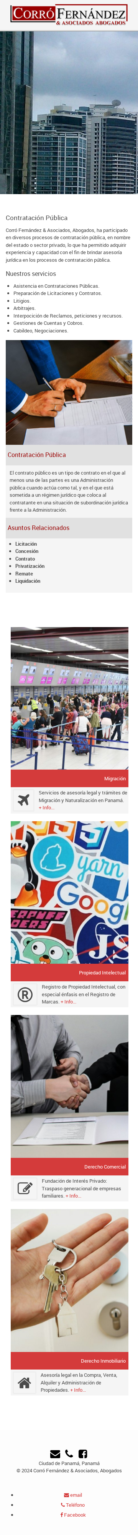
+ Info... (46, 807)
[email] (55, 1455)
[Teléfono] (68, 1455)
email (75, 1494)
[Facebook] (83, 1455)
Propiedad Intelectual (102, 972)
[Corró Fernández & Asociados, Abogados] (69, 14)
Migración (115, 778)
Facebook (74, 1514)
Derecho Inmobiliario (103, 1360)
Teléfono (75, 1504)
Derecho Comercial (105, 1166)
